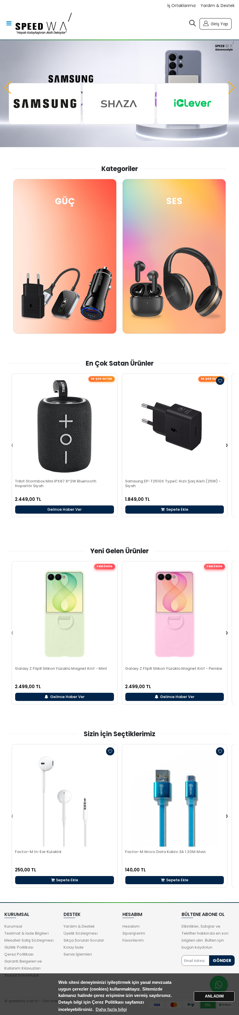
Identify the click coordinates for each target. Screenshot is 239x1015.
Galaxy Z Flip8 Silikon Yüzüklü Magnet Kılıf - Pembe (173, 668)
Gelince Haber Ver (64, 509)
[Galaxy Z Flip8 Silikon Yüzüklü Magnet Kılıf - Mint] (64, 614)
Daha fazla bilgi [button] (111, 1009)
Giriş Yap (219, 24)
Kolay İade (74, 947)
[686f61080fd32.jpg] (118, 103)
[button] (192, 24)
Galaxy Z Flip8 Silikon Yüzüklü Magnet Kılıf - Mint (61, 668)
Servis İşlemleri (78, 954)
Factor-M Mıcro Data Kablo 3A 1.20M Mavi (165, 851)
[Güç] (65, 256)
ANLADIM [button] (214, 996)
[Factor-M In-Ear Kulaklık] (64, 797)
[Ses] (174, 256)
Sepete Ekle (176, 509)
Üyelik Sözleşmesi (81, 933)
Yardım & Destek (218, 5)
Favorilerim (133, 940)
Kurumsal (13, 926)
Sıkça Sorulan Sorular (84, 940)
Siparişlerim (133, 933)
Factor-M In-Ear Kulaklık (38, 851)
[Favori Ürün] (220, 381)
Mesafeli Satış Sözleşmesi (29, 940)
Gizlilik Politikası (18, 947)
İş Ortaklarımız (181, 5)
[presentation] (12, 445)
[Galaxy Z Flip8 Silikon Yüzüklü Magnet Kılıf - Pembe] (174, 614)
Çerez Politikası (19, 954)
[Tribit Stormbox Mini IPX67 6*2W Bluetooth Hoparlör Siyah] (64, 426)
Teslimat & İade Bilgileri (26, 933)
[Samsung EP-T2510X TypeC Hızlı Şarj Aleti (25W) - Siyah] (174, 426)
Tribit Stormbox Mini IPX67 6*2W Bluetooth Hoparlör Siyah (55, 483)
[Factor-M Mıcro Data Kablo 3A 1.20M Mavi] (174, 797)
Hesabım (131, 926)
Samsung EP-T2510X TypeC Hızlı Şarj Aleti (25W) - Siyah (173, 483)
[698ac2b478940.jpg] (193, 103)
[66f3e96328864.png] (45, 103)
